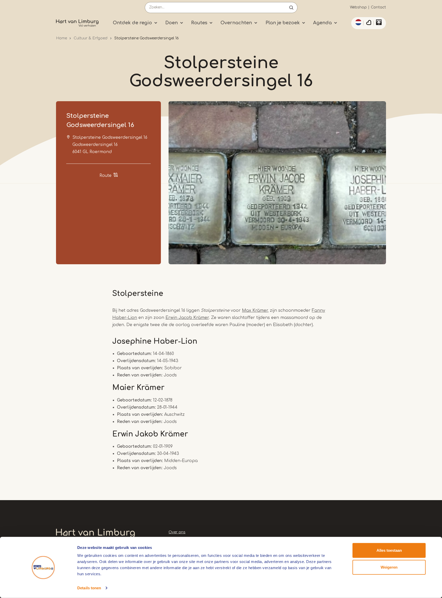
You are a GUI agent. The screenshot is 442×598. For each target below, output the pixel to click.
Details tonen (89, 588)
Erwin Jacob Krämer (187, 317)
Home (61, 38)
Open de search (291, 7)
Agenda (322, 22)
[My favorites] (369, 23)
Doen (171, 22)
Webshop (358, 7)
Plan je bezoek (283, 22)
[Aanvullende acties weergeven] (357, 22)
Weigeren (389, 567)
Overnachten (236, 22)
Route (106, 175)
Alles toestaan (389, 550)
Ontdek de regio (132, 22)
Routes (199, 22)
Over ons (177, 532)
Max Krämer (255, 310)
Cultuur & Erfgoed (90, 38)
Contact (378, 7)
